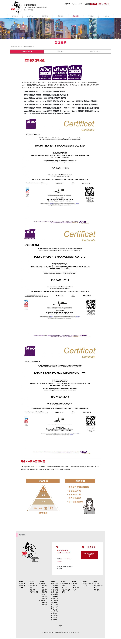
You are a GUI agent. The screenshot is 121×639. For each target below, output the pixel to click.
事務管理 (44, 585)
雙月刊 (74, 583)
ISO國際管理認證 (28, 46)
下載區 (74, 590)
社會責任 (106, 16)
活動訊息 (22, 585)
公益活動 (96, 583)
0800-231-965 (63, 553)
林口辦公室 (54, 600)
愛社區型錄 (75, 588)
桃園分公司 (54, 598)
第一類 (43, 583)
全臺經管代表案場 (94, 51)
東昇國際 (54, 619)
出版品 (74, 585)
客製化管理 (45, 598)
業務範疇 (45, 16)
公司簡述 (33, 583)
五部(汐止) (54, 592)
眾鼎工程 (54, 613)
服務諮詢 (93, 4)
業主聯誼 (96, 590)
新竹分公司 (54, 602)
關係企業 (33, 590)
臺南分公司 (54, 607)
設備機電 (44, 590)
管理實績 (76, 16)
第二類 (43, 594)
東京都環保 (54, 615)
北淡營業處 (54, 596)
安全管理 (44, 588)
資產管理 (44, 602)
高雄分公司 (54, 609)
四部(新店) (54, 590)
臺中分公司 (54, 604)
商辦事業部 (54, 611)
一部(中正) (54, 583)
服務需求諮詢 (87, 583)
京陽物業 (54, 617)
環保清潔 (44, 592)
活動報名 (100, 4)
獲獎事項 (60, 51)
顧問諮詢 (44, 604)
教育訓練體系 (34, 592)
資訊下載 (106, 4)
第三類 (43, 600)
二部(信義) (54, 585)
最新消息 (15, 16)
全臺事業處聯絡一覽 (89, 555)
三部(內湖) (54, 588)
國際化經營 (33, 585)
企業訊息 (22, 583)
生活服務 (44, 596)
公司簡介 (30, 16)
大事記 (32, 588)
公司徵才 (91, 16)
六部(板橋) (54, 594)
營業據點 (60, 16)
